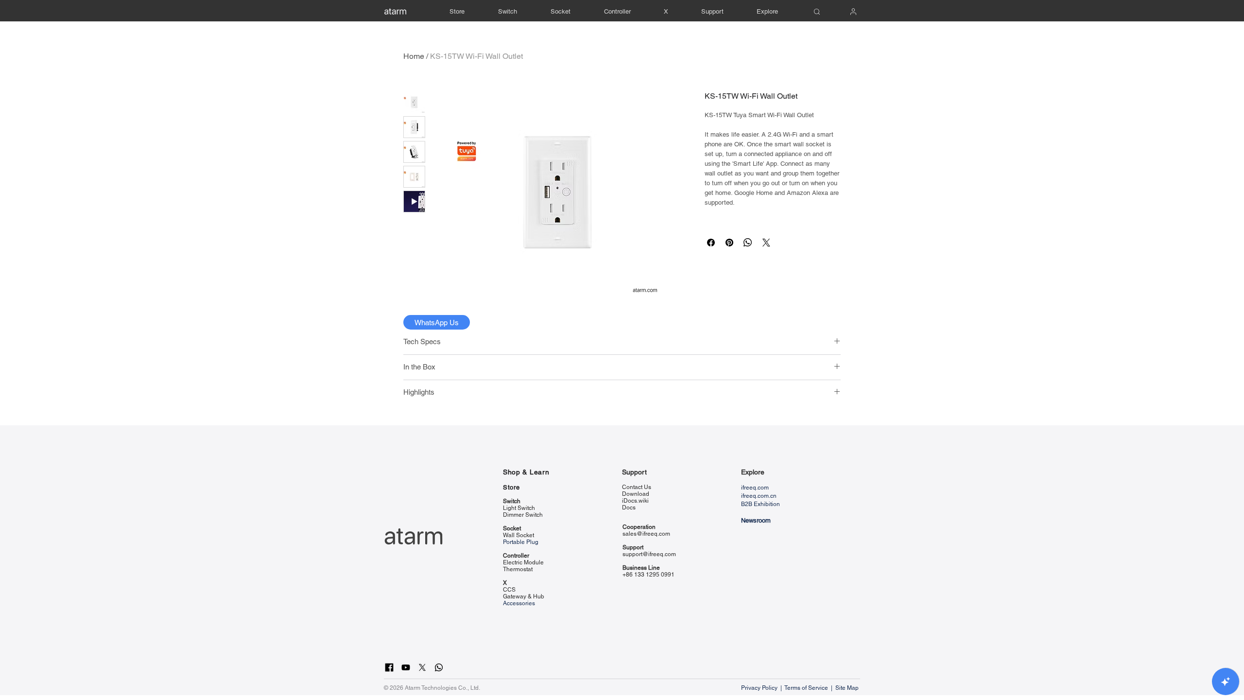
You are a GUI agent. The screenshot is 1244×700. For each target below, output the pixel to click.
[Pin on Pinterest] (729, 242)
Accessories (519, 603)
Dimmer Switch (523, 514)
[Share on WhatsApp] (748, 242)
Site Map (847, 687)
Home (413, 56)
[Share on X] (766, 242)
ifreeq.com (755, 487)
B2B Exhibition (760, 504)
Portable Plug (520, 542)
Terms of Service (806, 687)
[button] (712, 12)
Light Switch (519, 508)
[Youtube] (406, 667)
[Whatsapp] (439, 667)
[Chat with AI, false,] (1225, 681)
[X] (422, 667)
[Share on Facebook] (711, 242)
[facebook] (389, 667)
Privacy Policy (760, 687)
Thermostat (518, 569)
